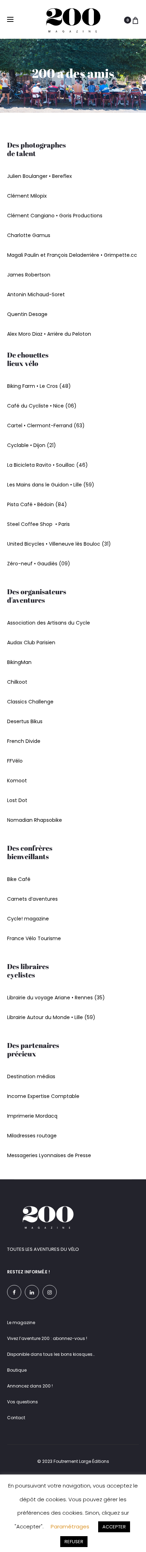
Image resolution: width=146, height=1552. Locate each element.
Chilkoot (17, 681)
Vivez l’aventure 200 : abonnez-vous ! (47, 1338)
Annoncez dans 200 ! (30, 1386)
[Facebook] (14, 1292)
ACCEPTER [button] (114, 1526)
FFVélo (15, 760)
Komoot (17, 780)
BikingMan (19, 662)
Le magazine (21, 1323)
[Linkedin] (32, 1292)
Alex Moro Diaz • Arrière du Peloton (49, 333)
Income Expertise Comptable (43, 1096)
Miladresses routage (32, 1135)
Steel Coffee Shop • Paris (38, 524)
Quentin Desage (27, 314)
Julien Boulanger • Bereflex (39, 176)
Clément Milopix (27, 195)
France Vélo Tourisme (34, 938)
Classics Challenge (30, 701)
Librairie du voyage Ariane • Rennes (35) (56, 997)
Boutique (17, 1370)
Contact (16, 1418)
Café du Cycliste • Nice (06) (42, 405)
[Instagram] (50, 1292)
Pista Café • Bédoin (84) (37, 504)
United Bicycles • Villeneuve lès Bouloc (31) (59, 543)
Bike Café (18, 879)
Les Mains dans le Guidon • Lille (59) (50, 484)
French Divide (23, 741)
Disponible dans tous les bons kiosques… (51, 1354)
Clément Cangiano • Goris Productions (54, 215)
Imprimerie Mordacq (32, 1115)
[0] (135, 20)
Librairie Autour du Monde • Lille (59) (51, 1017)
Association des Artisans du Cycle (48, 622)
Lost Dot (17, 800)
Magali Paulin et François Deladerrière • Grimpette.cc (72, 255)
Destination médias (31, 1076)
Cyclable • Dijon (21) (31, 445)
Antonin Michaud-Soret (36, 294)
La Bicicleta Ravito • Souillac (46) (47, 464)
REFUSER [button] (73, 1541)
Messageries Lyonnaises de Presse (49, 1155)
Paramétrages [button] (70, 1526)
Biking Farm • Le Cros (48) (39, 386)
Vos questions (22, 1402)
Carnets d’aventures (32, 898)
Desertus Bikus (25, 721)
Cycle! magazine (28, 918)
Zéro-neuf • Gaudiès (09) (38, 563)
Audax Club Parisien (31, 642)
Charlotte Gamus (28, 235)
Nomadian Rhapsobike (34, 820)
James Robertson (28, 274)
